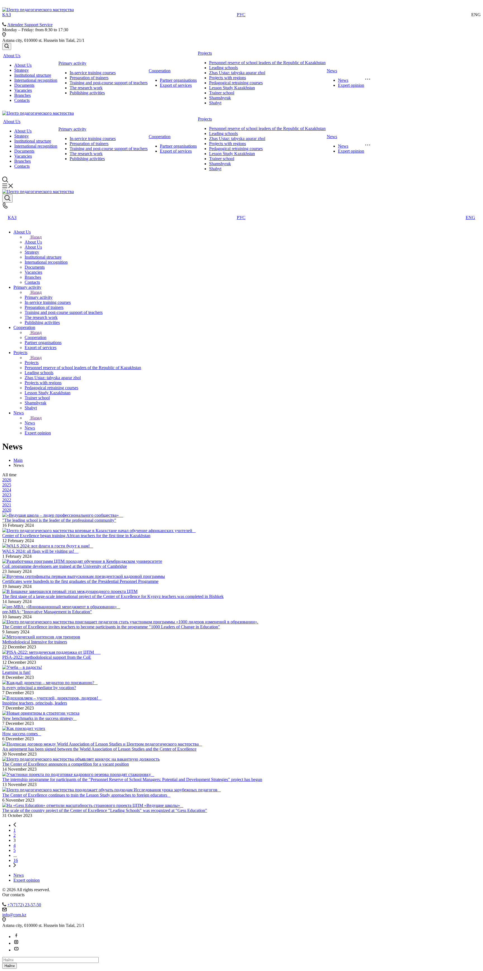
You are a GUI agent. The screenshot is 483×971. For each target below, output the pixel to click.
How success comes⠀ (21, 733)
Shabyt (215, 102)
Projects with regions (227, 77)
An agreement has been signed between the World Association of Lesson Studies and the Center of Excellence (99, 749)
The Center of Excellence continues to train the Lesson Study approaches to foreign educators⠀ (86, 795)
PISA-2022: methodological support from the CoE (46, 657)
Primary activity (72, 63)
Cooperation (160, 70)
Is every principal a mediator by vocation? (39, 687)
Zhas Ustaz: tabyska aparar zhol (237, 72)
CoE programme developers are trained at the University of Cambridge (64, 566)
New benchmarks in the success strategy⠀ (39, 718)
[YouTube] (16, 950)
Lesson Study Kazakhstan (232, 87)
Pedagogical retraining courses (236, 82)
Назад (36, 237)
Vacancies (23, 90)
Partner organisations (178, 80)
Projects (205, 53)
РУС (241, 14)
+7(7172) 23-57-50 (24, 904)
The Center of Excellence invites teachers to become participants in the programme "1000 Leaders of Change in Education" (111, 626)
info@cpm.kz (14, 914)
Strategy (21, 70)
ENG (470, 217)
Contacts (22, 100)
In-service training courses (93, 72)
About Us (11, 55)
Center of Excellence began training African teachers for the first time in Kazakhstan (76, 535)
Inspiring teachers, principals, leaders (34, 703)
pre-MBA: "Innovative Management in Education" (47, 611)
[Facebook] (16, 936)
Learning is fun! (16, 672)
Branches (22, 95)
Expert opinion (351, 85)
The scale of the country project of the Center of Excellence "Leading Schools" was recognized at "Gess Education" (104, 810)
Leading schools (223, 67)
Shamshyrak (220, 97)
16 (15, 860)
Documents (24, 85)
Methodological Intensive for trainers (34, 642)
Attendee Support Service (30, 24)
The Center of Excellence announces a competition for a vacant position (65, 764)
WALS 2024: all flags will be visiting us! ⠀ (40, 551)
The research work (86, 87)
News (332, 70)
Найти (9, 966)
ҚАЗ (6, 14)
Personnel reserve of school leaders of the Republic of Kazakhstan (267, 62)
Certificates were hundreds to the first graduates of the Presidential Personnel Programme (80, 581)
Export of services (176, 85)
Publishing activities (87, 92)
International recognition (35, 80)
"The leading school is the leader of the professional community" (59, 520)
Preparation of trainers (89, 77)
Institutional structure (32, 75)
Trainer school (221, 92)
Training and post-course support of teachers (109, 82)
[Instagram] (16, 943)
